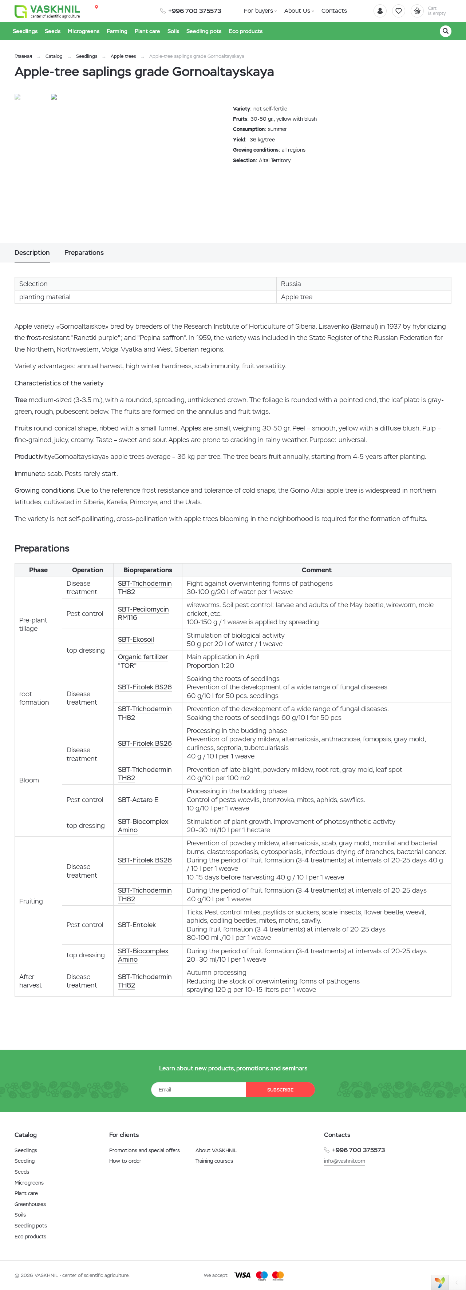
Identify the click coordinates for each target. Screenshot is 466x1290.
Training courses (214, 1161)
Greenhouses (30, 1204)
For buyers (258, 11)
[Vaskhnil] (47, 11)
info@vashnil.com (344, 1161)
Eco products (30, 1236)
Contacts (334, 11)
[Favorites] (398, 10)
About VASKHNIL (216, 1150)
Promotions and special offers (144, 1150)
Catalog (54, 56)
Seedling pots (31, 1225)
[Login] (380, 10)
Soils (20, 1214)
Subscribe (280, 1090)
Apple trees (123, 56)
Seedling (25, 1161)
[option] (125, 168)
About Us (297, 11)
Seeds (22, 1172)
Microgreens (29, 1182)
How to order (125, 1161)
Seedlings (86, 56)
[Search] (445, 31)
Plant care (26, 1193)
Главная (23, 56)
